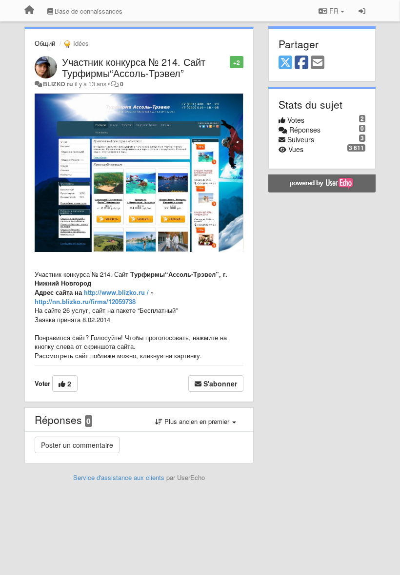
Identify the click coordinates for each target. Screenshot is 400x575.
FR (333, 11)
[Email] (317, 63)
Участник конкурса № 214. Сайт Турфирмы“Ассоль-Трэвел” (133, 67)
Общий (45, 43)
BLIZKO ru (59, 83)
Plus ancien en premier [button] (196, 421)
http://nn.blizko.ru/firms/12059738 (85, 301)
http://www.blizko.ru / (116, 292)
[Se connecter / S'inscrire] (362, 10)
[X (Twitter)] (285, 63)
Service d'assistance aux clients (118, 477)
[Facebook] (301, 63)
